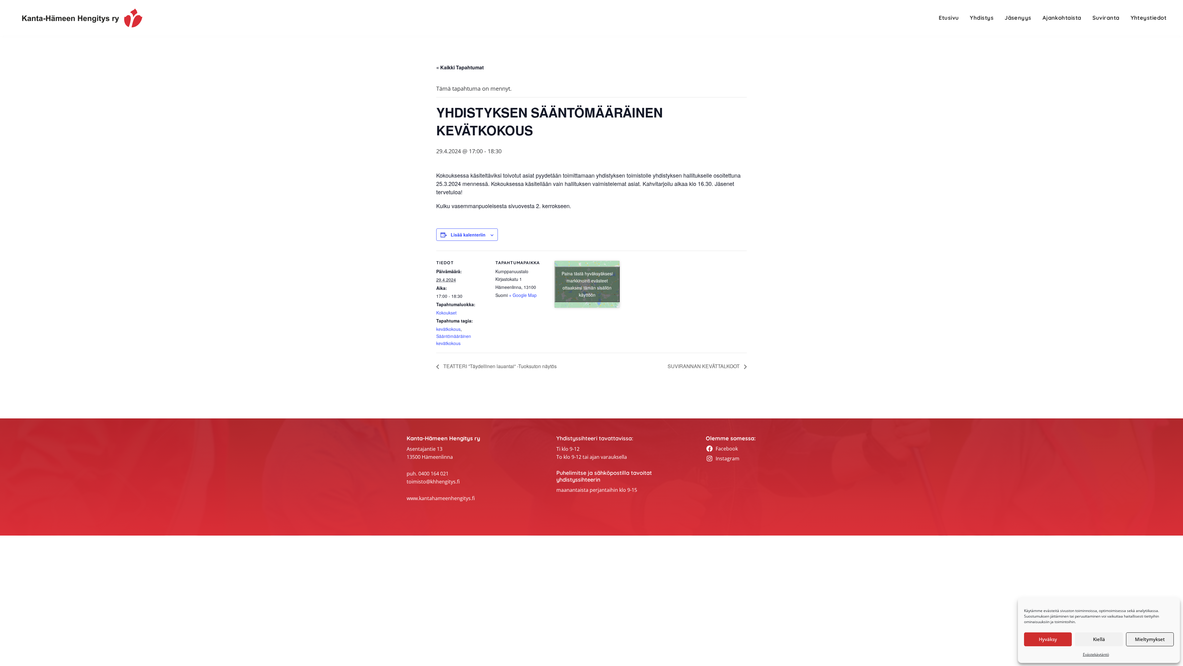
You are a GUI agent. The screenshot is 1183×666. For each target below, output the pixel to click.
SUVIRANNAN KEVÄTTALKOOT (704, 366)
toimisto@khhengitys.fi (433, 481)
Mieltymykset (1150, 639)
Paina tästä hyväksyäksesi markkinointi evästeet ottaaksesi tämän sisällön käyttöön (587, 284)
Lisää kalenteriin (468, 235)
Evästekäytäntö (1096, 654)
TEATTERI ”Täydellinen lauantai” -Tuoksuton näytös (499, 366)
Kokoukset (446, 313)
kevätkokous (448, 329)
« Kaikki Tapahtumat (460, 67)
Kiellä (1099, 639)
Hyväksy (1048, 639)
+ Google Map (523, 295)
